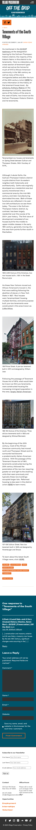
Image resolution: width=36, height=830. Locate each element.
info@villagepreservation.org (12, 795)
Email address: (7, 768)
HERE (27, 80)
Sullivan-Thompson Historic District (15, 570)
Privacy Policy (27, 825)
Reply (4, 646)
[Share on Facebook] (5, 22)
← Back (4, 27)
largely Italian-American (20, 391)
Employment (9, 803)
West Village (7, 578)
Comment (7, 668)
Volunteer (7, 810)
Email (5, 704)
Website (6, 714)
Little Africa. (7, 308)
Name (5, 695)
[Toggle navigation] (32, 2)
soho (24, 564)
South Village (8, 567)
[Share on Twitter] (9, 22)
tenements (6, 573)
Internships (8, 806)
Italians (6, 564)
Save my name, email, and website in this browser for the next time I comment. (17, 726)
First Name (6, 757)
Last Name (6, 762)
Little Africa (15, 564)
